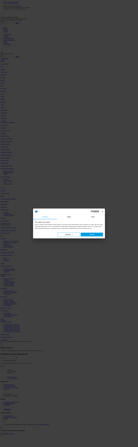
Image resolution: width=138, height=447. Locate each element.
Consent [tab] (45, 217)
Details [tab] (69, 217)
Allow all (91, 234)
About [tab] (93, 217)
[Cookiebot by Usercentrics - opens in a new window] (92, 211)
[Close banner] (102, 211)
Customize (68, 234)
